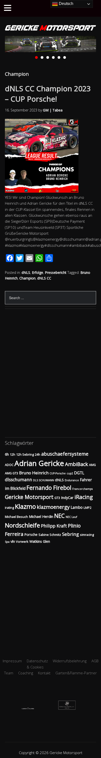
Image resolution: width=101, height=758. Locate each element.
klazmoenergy (53, 507)
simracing (87, 534)
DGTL (79, 473)
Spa (7, 541)
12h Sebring (25, 454)
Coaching (25, 672)
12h (12, 454)
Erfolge (37, 272)
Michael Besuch (16, 516)
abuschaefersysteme (64, 453)
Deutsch (65, 3)
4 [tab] (53, 57)
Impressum (12, 660)
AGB (95, 660)
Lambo (77, 507)
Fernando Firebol (48, 488)
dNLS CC (44, 278)
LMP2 (87, 507)
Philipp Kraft (54, 526)
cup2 (70, 473)
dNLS (26, 272)
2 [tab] (42, 57)
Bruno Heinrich (34, 473)
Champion (27, 278)
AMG (92, 465)
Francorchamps (82, 489)
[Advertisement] (50, 595)
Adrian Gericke (39, 463)
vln (13, 541)
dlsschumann (18, 479)
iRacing (84, 496)
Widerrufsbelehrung (70, 660)
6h (7, 454)
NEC (59, 516)
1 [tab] (36, 57)
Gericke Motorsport (29, 496)
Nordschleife (22, 525)
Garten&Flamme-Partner (76, 672)
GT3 (57, 497)
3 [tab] (47, 57)
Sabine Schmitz (49, 534)
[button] (8, 8)
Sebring (70, 534)
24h (37, 454)
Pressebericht (55, 272)
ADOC (9, 465)
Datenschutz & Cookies (37, 663)
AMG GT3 (11, 473)
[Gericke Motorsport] (50, 28)
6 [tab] (64, 57)
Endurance (72, 480)
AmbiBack (76, 464)
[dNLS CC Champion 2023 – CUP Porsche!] (44, 191)
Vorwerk (22, 541)
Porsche (31, 534)
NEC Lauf (71, 517)
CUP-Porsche (58, 473)
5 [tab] (59, 57)
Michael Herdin (41, 516)
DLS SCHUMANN (43, 480)
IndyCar (67, 497)
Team (8, 672)
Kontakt (44, 672)
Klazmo (25, 506)
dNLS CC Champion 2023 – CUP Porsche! (48, 93)
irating (9, 507)
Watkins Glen (39, 541)
